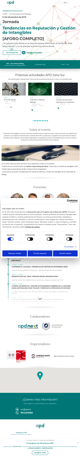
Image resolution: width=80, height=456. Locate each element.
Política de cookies (32, 227)
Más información (12, 52)
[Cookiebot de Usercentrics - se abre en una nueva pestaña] (68, 201)
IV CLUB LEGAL (10, 100)
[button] (32, 120)
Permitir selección (40, 253)
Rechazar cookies (14, 253)
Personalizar (69, 247)
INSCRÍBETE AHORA (40, 453)
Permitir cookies (65, 253)
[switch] (30, 239)
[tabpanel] (14, 97)
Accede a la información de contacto (21, 434)
